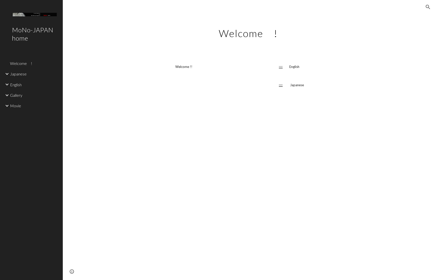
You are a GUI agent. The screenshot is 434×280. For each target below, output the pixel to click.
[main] (248, 31)
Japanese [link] (18, 73)
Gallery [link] (16, 95)
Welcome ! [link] (21, 63)
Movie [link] (15, 105)
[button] (428, 7)
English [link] (16, 84)
